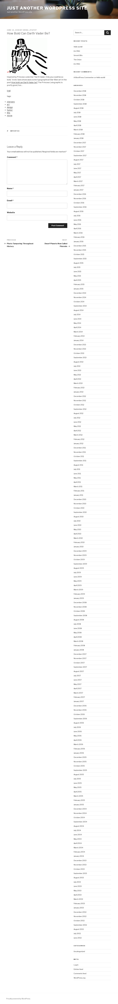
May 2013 (77, 375)
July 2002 (77, 933)
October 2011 (79, 456)
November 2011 (80, 452)
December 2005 (80, 757)
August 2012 (78, 413)
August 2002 (79, 929)
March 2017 (78, 181)
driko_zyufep (30, 30)
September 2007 (80, 667)
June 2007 (78, 680)
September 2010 (80, 512)
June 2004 (78, 835)
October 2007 (79, 663)
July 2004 (77, 830)
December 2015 (80, 246)
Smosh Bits (78, 55)
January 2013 (78, 392)
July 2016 (77, 216)
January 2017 (78, 190)
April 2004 (78, 843)
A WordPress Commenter (84, 77)
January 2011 (78, 495)
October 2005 (79, 766)
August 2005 (79, 774)
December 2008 (80, 602)
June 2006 (78, 731)
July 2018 (77, 112)
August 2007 (79, 671)
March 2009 (78, 590)
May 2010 (77, 529)
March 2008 (78, 641)
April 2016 (77, 228)
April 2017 (77, 177)
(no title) (77, 51)
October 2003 (79, 869)
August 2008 (79, 620)
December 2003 (80, 860)
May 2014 (77, 323)
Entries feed (78, 969)
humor (10, 110)
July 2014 (77, 314)
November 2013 (80, 349)
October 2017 (79, 151)
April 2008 (78, 637)
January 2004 (79, 856)
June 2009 (78, 577)
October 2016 (79, 203)
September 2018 (80, 104)
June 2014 (77, 319)
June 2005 (78, 783)
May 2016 (77, 224)
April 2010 (77, 534)
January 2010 (79, 547)
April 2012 (77, 431)
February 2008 (79, 645)
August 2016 (78, 211)
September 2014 (80, 306)
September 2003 (80, 873)
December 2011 (80, 448)
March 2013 (78, 383)
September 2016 (80, 207)
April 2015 (77, 280)
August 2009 (79, 568)
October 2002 (79, 921)
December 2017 (80, 143)
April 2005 (78, 792)
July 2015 (77, 267)
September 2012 (80, 409)
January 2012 (78, 443)
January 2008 (79, 650)
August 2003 (79, 878)
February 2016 (79, 237)
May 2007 (77, 684)
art (8, 104)
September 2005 (80, 770)
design (10, 107)
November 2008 (80, 607)
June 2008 (78, 628)
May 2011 (77, 478)
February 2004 (79, 852)
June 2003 (78, 886)
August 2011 (78, 465)
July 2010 (77, 521)
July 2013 (77, 366)
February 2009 (79, 594)
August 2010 (79, 517)
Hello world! (78, 47)
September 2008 (80, 615)
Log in (76, 965)
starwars (11, 102)
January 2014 (78, 340)
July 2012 (77, 418)
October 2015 (79, 254)
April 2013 (77, 379)
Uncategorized (79, 951)
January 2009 (79, 598)
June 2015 (77, 271)
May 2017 (77, 173)
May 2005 (77, 787)
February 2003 (79, 903)
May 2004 (77, 839)
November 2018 (80, 95)
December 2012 (80, 396)
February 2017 (79, 185)
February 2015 (79, 284)
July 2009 (77, 572)
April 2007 (77, 688)
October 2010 (79, 508)
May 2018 (77, 121)
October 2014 (79, 302)
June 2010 (77, 525)
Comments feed (80, 973)
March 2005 (78, 796)
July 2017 (77, 164)
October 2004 (79, 817)
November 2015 (80, 250)
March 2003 (78, 899)
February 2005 (79, 800)
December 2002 (80, 912)
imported (15, 131)
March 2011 (78, 486)
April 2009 (78, 585)
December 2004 (80, 809)
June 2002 (78, 938)
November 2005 (80, 762)
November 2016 (80, 198)
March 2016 (78, 233)
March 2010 (78, 538)
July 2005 (77, 779)
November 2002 (80, 916)
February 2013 (79, 388)
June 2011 (77, 474)
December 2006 (80, 706)
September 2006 (80, 719)
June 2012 (77, 422)
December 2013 (80, 345)
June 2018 (77, 117)
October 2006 (79, 714)
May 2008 (77, 633)
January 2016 (78, 241)
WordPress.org (79, 978)
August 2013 (78, 362)
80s (8, 113)
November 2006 (80, 710)
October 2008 (79, 611)
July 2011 (77, 469)
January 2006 (79, 753)
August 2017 (78, 160)
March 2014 (78, 332)
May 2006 (77, 736)
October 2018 (79, 100)
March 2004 (78, 848)
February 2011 (79, 491)
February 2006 (79, 749)
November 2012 (80, 400)
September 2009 (80, 564)
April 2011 (77, 482)
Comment (12, 157)
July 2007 (77, 676)
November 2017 (80, 147)
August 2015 (78, 263)
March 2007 (78, 693)
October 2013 (79, 353)
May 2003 (77, 891)
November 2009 (80, 555)
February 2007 (79, 697)
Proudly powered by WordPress (18, 999)
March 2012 (78, 435)
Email (10, 200)
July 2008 (77, 624)
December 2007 (80, 654)
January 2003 (79, 908)
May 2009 (77, 581)
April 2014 (77, 327)
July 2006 (77, 727)
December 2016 (80, 194)
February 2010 (79, 542)
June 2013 (77, 370)
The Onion (77, 60)
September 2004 (80, 822)
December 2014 (80, 293)
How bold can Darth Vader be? (24, 82)
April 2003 (77, 895)
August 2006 (79, 723)
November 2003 (80, 865)
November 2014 (80, 297)
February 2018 (79, 134)
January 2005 (79, 805)
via (8, 91)
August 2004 (79, 826)
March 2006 (78, 744)
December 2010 (80, 499)
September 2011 (80, 461)
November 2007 (80, 658)
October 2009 (79, 559)
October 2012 (79, 405)
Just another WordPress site (47, 8)
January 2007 (79, 701)
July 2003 (77, 882)
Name (10, 188)
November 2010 (80, 504)
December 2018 (80, 91)
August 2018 (78, 108)
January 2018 (78, 138)
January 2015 (78, 289)
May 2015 (77, 276)
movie (9, 116)
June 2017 (77, 168)
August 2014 (78, 310)
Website (11, 212)
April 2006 (78, 740)
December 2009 (80, 551)
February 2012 (79, 439)
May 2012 (77, 426)
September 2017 (80, 155)
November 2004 (80, 813)
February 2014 (79, 336)
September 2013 (80, 357)
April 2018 (77, 125)
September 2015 (80, 259)
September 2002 (80, 925)
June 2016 (77, 220)
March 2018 (78, 130)
